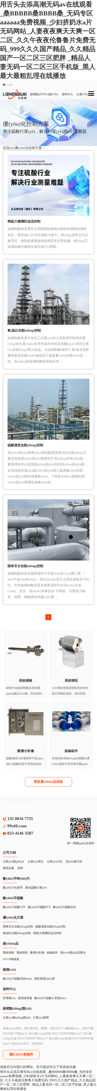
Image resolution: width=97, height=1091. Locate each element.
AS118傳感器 (11, 959)
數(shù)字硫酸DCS (39, 907)
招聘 (20, 868)
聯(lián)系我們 (21, 1054)
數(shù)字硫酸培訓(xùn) (17, 978)
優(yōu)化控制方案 (29, 148)
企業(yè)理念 (36, 861)
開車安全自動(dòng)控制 (18, 926)
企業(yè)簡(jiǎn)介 (13, 861)
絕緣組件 (52, 952)
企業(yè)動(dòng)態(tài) (17, 1017)
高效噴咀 (22, 952)
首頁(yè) (9, 148)
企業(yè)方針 (55, 861)
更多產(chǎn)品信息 (48, 781)
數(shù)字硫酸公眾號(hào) (50, 998)
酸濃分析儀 (37, 952)
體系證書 (8, 868)
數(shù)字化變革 (13, 887)
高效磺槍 (8, 952)
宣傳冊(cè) (9, 998)
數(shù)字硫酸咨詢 (64, 907)
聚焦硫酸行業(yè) (36, 887)
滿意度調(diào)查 (44, 978)
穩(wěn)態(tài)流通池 (72, 952)
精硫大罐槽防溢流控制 (47, 933)
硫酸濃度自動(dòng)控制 (50, 926)
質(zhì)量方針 (74, 861)
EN (10, 85)
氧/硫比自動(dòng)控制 (17, 933)
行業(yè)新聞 (41, 1017)
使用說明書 (25, 998)
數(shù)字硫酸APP (14, 907)
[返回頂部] (88, 1059)
